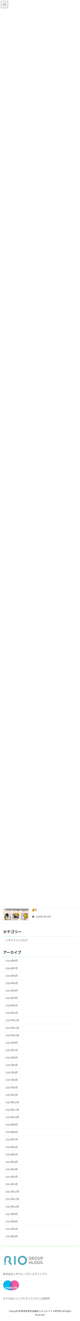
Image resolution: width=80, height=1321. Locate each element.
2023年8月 (12, 1221)
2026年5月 (12, 983)
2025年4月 (12, 1072)
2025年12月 (12, 1020)
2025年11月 (12, 1027)
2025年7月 (12, 1050)
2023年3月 (12, 1236)
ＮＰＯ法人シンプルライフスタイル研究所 (26, 1298)
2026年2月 (12, 1005)
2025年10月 (12, 1035)
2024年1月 (12, 1184)
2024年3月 (12, 1169)
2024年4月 (12, 1161)
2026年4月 (12, 990)
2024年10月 (12, 1117)
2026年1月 (12, 1013)
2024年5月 (12, 1154)
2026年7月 (12, 968)
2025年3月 (12, 1080)
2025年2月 (12, 1087)
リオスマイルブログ (17, 940)
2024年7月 (12, 1139)
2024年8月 (12, 1132)
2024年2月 (12, 1176)
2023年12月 (12, 1191)
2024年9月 (12, 1124)
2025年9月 (12, 1042)
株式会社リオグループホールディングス (25, 1273)
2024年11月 (12, 1109)
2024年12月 (12, 1102)
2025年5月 (12, 1065)
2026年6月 (12, 975)
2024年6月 (12, 1147)
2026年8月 (12, 960)
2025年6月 (12, 1057)
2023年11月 (12, 1199)
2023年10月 (12, 1206)
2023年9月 (12, 1214)
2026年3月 (12, 998)
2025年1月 (12, 1094)
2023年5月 (12, 1228)
